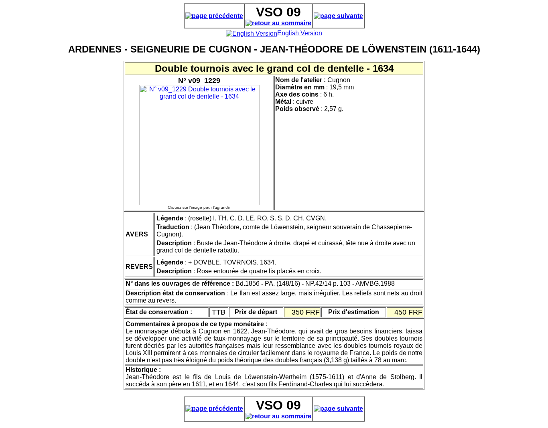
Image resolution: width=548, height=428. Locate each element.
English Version (299, 33)
